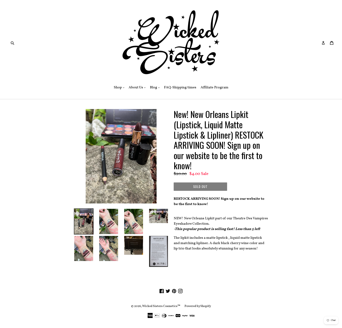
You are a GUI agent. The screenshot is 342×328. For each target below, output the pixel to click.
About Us (138, 87)
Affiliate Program (214, 87)
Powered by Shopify (198, 306)
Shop (120, 87)
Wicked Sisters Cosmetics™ (161, 306)
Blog (155, 87)
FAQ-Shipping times (180, 87)
